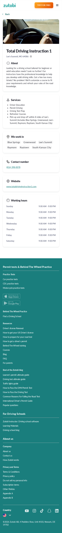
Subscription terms (11, 484)
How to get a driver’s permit (15, 341)
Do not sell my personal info (15, 480)
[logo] (9, 5)
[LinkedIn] (57, 510)
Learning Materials (10, 425)
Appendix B (8, 497)
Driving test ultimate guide (14, 379)
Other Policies (9, 489)
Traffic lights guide (10, 383)
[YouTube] (27, 510)
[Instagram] (34, 510)
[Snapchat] (49, 510)
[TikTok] (42, 510)
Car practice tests (10, 279)
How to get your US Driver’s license (18, 332)
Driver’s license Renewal (13, 328)
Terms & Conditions (11, 471)
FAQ (5, 358)
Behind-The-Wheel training (14, 345)
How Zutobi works (11, 460)
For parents (8, 363)
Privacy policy (9, 476)
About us (7, 451)
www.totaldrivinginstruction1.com (21, 186)
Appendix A (8, 493)
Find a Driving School (12, 316)
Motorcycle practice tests (14, 288)
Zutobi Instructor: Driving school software (21, 421)
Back (7, 14)
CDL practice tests (11, 283)
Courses (6, 350)
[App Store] (31, 296)
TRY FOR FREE (43, 5)
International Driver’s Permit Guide (17, 400)
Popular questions (10, 405)
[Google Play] (31, 303)
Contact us (7, 455)
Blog (5, 354)
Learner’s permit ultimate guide (16, 375)
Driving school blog (11, 430)
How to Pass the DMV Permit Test (17, 387)
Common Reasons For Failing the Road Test (21, 396)
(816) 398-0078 (13, 167)
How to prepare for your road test (17, 337)
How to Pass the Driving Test (15, 392)
